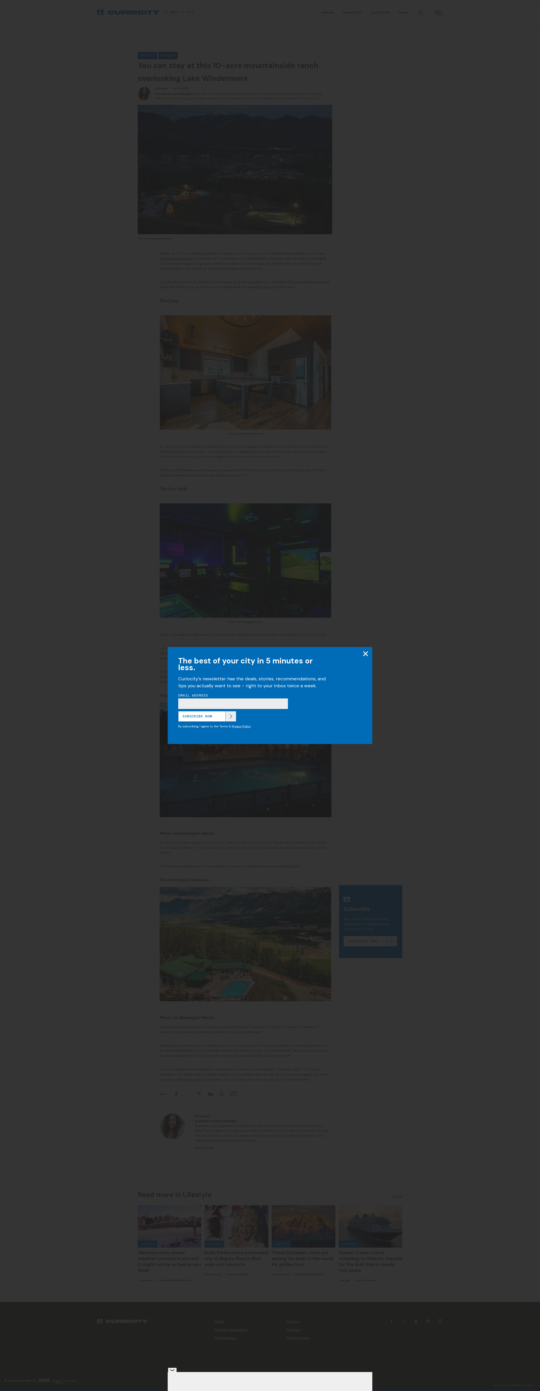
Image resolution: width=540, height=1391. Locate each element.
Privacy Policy (241, 726)
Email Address (193, 695)
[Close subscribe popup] (365, 653)
